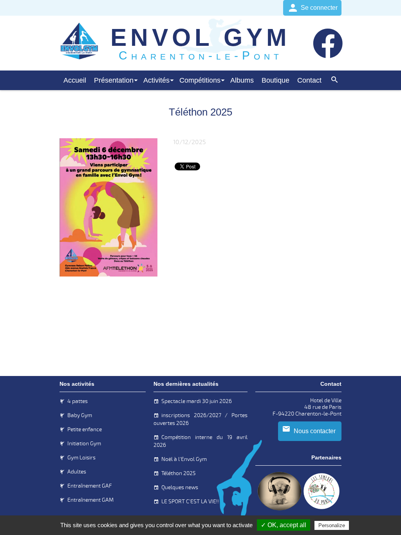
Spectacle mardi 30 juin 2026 (196, 401)
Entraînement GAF (89, 486)
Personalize (331, 525)
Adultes (76, 471)
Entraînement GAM (90, 500)
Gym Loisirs (81, 457)
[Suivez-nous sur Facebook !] (325, 43)
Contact (309, 80)
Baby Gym (79, 415)
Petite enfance (84, 429)
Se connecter (319, 7)
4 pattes (77, 401)
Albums (242, 80)
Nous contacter (315, 431)
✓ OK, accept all (283, 525)
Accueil (74, 80)
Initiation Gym (84, 443)
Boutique (275, 80)
